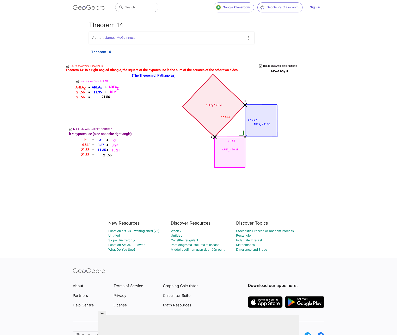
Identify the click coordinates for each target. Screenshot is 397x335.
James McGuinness (120, 37)
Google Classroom (236, 7)
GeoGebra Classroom (282, 7)
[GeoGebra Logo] (89, 7)
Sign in (315, 7)
